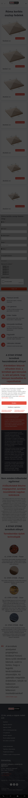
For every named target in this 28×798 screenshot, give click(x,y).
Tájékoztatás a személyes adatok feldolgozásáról (6, 411)
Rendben (14, 403)
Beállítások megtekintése (14, 407)
